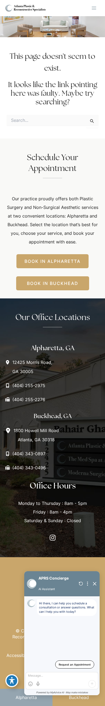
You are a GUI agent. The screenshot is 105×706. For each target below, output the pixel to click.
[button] (52, 261)
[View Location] (8, 362)
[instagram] (52, 537)
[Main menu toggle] (94, 8)
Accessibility (19, 655)
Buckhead (79, 697)
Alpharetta (26, 697)
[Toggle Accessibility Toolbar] (11, 680)
